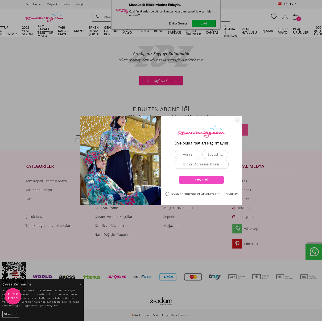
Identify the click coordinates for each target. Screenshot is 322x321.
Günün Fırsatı (13, 296)
